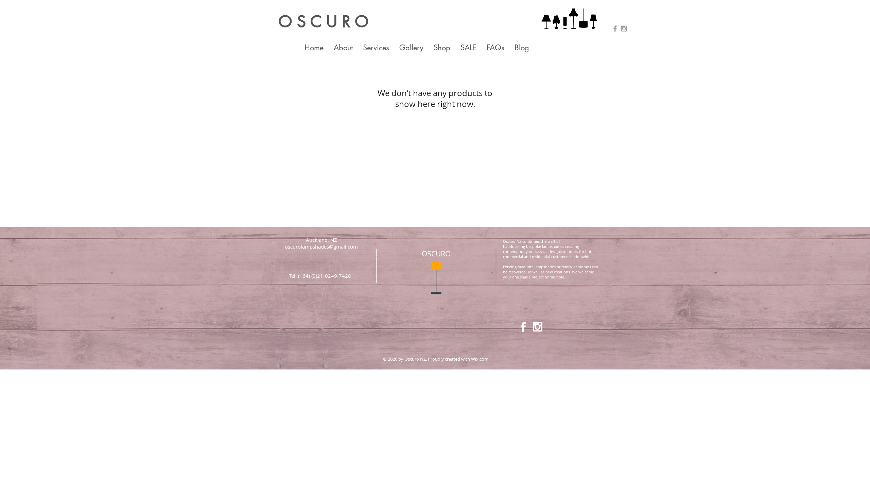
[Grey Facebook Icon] (615, 28)
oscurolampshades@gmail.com (321, 246)
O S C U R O (323, 21)
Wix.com (479, 359)
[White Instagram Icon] (537, 326)
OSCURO (436, 253)
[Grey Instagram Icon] (624, 28)
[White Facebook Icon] (523, 326)
